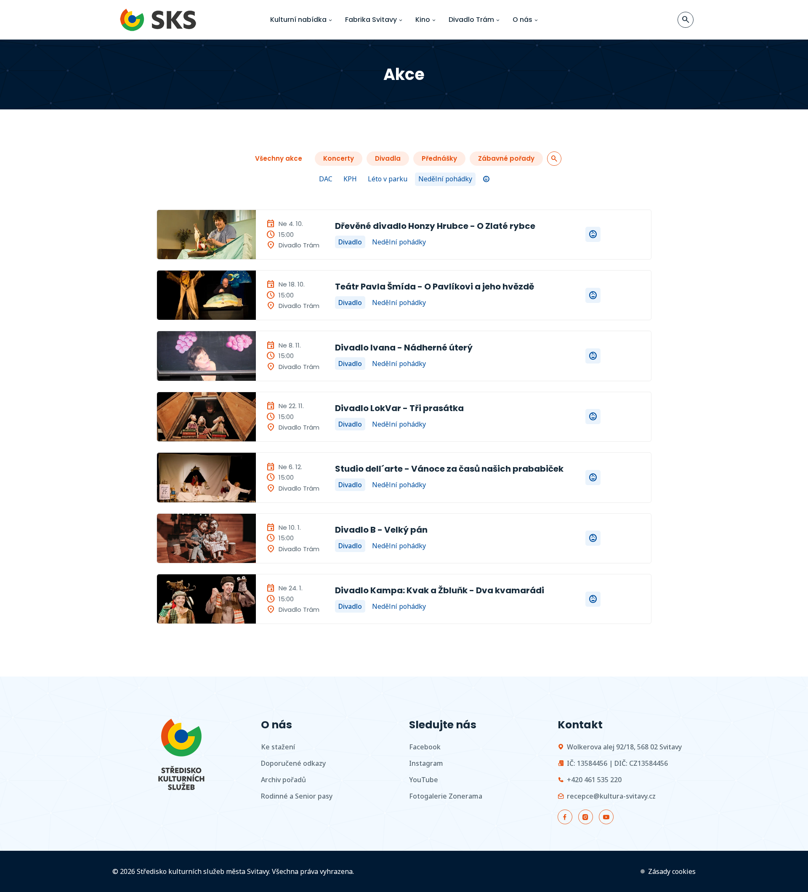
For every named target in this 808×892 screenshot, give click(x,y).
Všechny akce (278, 158)
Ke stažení (278, 746)
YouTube (423, 779)
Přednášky (439, 158)
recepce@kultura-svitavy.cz (611, 796)
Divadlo (350, 242)
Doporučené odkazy (293, 763)
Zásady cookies (672, 871)
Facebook (425, 746)
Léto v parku (387, 178)
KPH (350, 178)
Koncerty (338, 158)
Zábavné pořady (506, 158)
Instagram (426, 763)
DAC (325, 178)
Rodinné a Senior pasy (296, 796)
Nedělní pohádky (445, 178)
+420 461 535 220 (594, 779)
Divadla (388, 158)
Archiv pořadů (283, 779)
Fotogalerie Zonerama (445, 796)
